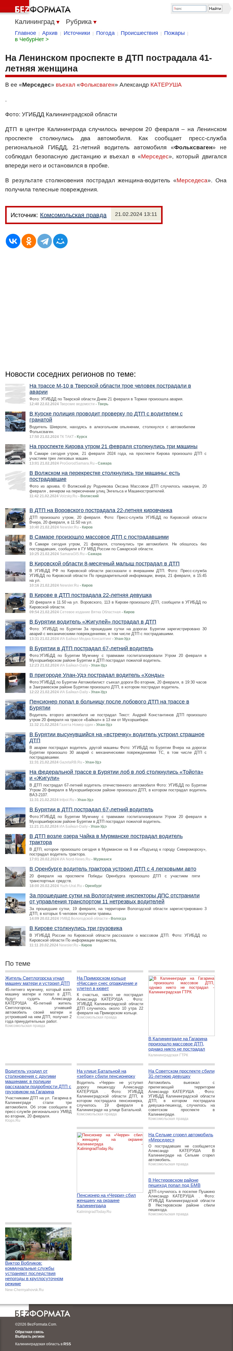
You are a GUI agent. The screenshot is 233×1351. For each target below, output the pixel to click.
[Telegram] (44, 241)
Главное (25, 33)
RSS (67, 1344)
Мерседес (155, 156)
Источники (77, 33)
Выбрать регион (29, 1336)
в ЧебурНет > (32, 39)
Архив (50, 33)
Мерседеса (192, 180)
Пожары (174, 33)
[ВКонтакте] (13, 241)
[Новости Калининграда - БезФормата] (36, 7)
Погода (105, 33)
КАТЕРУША (166, 84)
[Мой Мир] (60, 241)
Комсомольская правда (73, 215)
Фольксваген (97, 84)
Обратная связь (29, 1332)
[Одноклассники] (29, 241)
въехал (65, 84)
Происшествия (139, 33)
